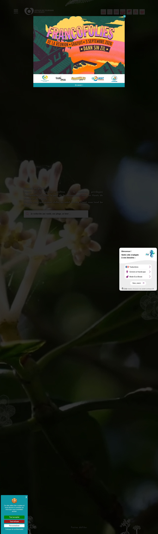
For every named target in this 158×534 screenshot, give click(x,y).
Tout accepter (14, 517)
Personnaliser (14, 526)
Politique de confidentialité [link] (14, 529)
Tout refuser (14, 521)
